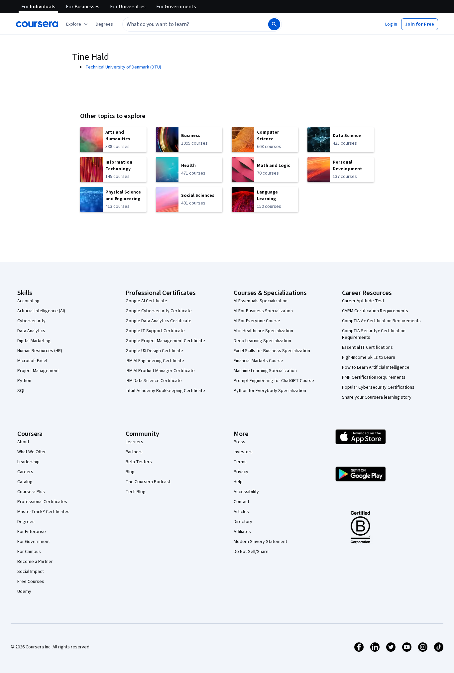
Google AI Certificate (146, 301)
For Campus (29, 551)
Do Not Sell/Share (251, 551)
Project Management (38, 370)
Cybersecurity (31, 321)
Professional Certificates (42, 501)
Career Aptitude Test (363, 301)
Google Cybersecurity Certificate (159, 311)
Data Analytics (31, 331)
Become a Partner (35, 561)
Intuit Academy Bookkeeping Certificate (165, 390)
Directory (243, 521)
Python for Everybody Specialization (270, 390)
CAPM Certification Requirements (375, 311)
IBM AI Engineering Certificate (155, 360)
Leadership (28, 462)
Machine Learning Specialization (265, 370)
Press (239, 442)
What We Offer (31, 452)
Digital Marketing (34, 340)
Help (238, 481)
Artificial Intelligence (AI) (41, 311)
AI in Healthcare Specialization (263, 331)
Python (24, 380)
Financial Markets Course (258, 360)
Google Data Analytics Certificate (158, 321)
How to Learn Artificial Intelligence (375, 367)
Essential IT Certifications (367, 347)
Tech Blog (136, 491)
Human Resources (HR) (39, 350)
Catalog (25, 481)
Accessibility (246, 491)
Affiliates (242, 531)
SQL (21, 390)
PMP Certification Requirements (373, 377)
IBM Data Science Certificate (154, 380)
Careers (25, 472)
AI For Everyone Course (257, 321)
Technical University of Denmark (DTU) (123, 67)
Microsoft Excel (32, 360)
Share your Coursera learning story (376, 397)
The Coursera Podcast (148, 481)
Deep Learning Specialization (262, 340)
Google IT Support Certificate (155, 331)
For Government (33, 541)
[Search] (274, 24)
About (23, 442)
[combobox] (188, 24)
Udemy (24, 591)
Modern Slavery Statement (260, 541)
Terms (240, 462)
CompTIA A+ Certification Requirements (381, 321)
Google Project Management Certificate (165, 340)
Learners (134, 442)
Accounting (28, 301)
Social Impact (30, 571)
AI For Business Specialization (263, 311)
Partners (134, 452)
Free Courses (30, 581)
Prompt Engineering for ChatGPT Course (274, 380)
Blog (130, 472)
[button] (104, 24)
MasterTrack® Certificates (43, 511)
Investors (243, 452)
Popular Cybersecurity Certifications (378, 387)
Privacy (241, 472)
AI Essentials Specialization (260, 301)
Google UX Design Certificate (154, 350)
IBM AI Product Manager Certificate (160, 370)
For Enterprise (31, 531)
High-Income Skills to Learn (368, 357)
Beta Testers (139, 462)
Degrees (26, 521)
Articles (241, 511)
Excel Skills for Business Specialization (272, 350)
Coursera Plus (31, 491)
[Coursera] (37, 24)
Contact (241, 501)
